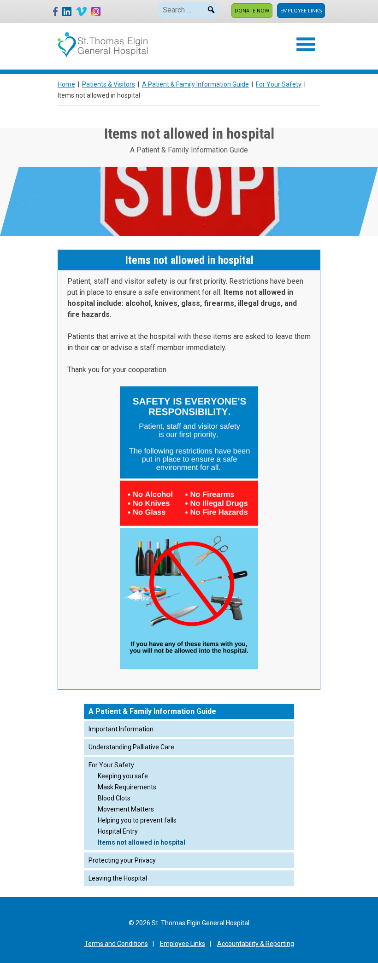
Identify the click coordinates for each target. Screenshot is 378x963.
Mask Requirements (127, 787)
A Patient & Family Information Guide (195, 84)
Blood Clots (114, 798)
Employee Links (301, 10)
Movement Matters (126, 809)
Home (66, 84)
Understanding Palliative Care (131, 747)
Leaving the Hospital (118, 878)
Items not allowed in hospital (141, 842)
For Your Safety (278, 84)
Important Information (121, 729)
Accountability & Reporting (255, 943)
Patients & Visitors (108, 84)
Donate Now (252, 10)
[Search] (211, 8)
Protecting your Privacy (122, 860)
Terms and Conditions (116, 943)
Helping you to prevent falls (137, 820)
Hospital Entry (118, 831)
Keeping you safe (123, 776)
